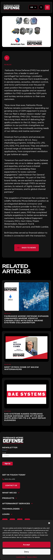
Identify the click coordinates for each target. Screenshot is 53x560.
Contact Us (11, 485)
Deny (26, 551)
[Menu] (47, 7)
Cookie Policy (21, 557)
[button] (49, 523)
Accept (26, 544)
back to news (29, 248)
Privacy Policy (32, 557)
